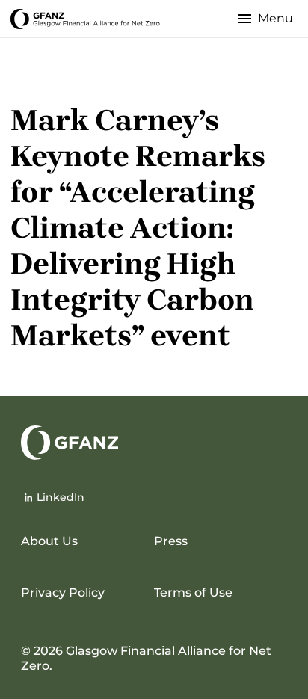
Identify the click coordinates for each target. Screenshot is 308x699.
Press (171, 541)
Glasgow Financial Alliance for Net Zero (85, 18)
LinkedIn (60, 497)
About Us (49, 541)
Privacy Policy (63, 592)
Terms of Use (193, 592)
